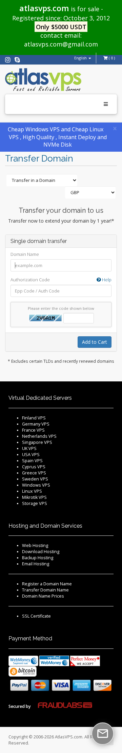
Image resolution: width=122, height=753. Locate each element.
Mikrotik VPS (34, 497)
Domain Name (25, 254)
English (81, 57)
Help (106, 280)
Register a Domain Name (47, 584)
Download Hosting (40, 551)
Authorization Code (61, 280)
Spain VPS (32, 461)
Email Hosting (35, 564)
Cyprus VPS (33, 467)
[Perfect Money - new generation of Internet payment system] (85, 660)
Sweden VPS (35, 479)
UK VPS (29, 448)
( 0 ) (111, 57)
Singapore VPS (37, 442)
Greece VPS (34, 473)
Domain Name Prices (43, 596)
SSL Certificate (36, 616)
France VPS (33, 430)
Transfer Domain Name (45, 590)
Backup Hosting (37, 558)
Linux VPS (32, 491)
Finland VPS (34, 418)
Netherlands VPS (39, 436)
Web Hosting (35, 545)
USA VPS (31, 454)
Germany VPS (35, 424)
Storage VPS (34, 503)
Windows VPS (36, 485)
